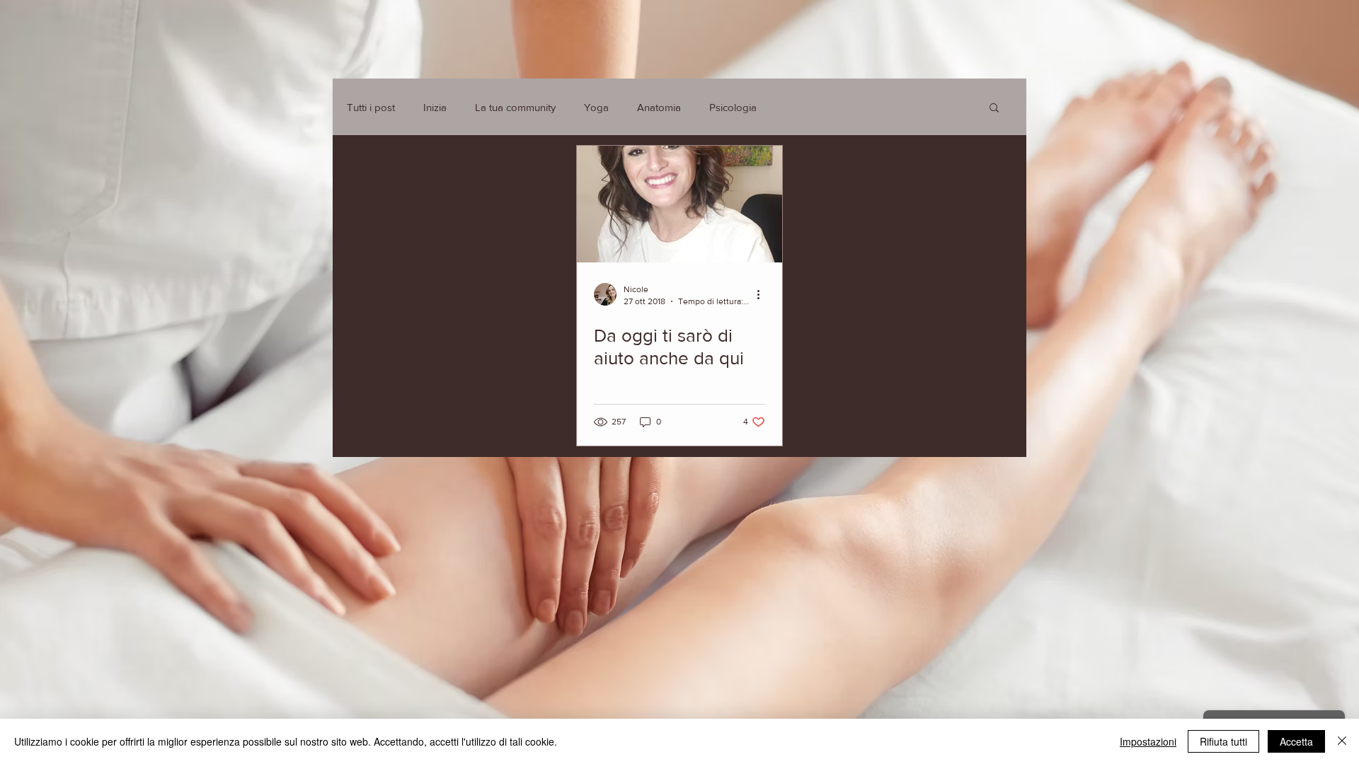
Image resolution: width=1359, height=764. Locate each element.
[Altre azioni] (763, 294)
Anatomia (659, 107)
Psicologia (733, 107)
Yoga (596, 107)
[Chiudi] (1342, 741)
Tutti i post (371, 107)
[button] (994, 108)
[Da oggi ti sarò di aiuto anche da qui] (679, 204)
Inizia (435, 107)
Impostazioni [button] (1148, 741)
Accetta (1296, 741)
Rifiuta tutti (1223, 741)
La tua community (515, 107)
